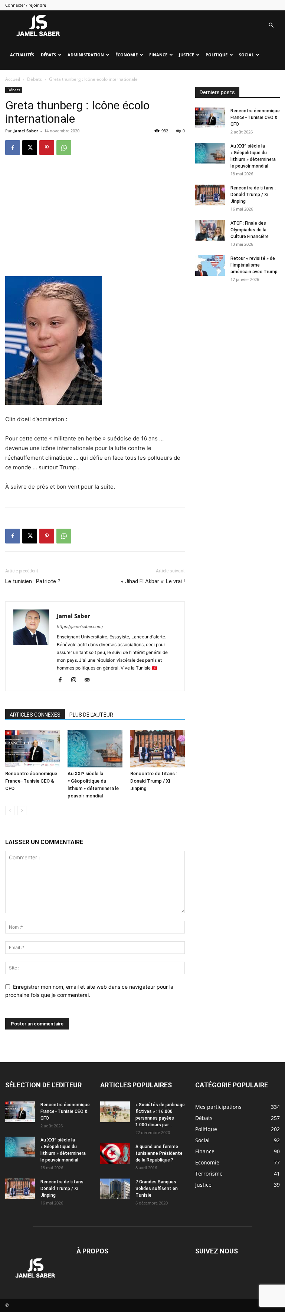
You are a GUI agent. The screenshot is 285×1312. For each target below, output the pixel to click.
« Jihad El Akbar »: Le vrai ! (153, 581)
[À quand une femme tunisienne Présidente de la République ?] (115, 1153)
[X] (29, 147)
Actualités (22, 54)
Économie (126, 54)
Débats (48, 54)
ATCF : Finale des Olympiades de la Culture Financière (249, 230)
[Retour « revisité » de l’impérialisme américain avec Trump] (210, 265)
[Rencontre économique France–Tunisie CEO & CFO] (32, 748)
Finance (158, 54)
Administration (86, 54)
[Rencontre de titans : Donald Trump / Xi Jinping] (157, 748)
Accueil (12, 79)
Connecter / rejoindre (25, 5)
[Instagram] (76, 680)
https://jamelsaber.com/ (80, 626)
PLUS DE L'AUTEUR (91, 715)
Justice (186, 54)
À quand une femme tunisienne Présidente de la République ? (159, 1153)
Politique (216, 54)
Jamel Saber (25, 130)
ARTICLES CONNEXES (35, 715)
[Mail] (89, 680)
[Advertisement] (95, 220)
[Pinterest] (46, 147)
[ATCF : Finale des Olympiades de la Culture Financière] (210, 230)
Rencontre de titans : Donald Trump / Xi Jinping (153, 781)
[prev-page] (9, 810)
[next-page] (21, 810)
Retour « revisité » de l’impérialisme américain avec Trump (254, 265)
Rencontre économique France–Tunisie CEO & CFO (31, 781)
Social (246, 54)
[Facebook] (12, 147)
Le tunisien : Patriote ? (32, 581)
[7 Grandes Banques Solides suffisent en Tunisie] (115, 1189)
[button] (271, 25)
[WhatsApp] (63, 147)
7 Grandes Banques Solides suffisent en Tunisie (156, 1188)
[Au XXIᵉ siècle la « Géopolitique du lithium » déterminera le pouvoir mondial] (95, 748)
